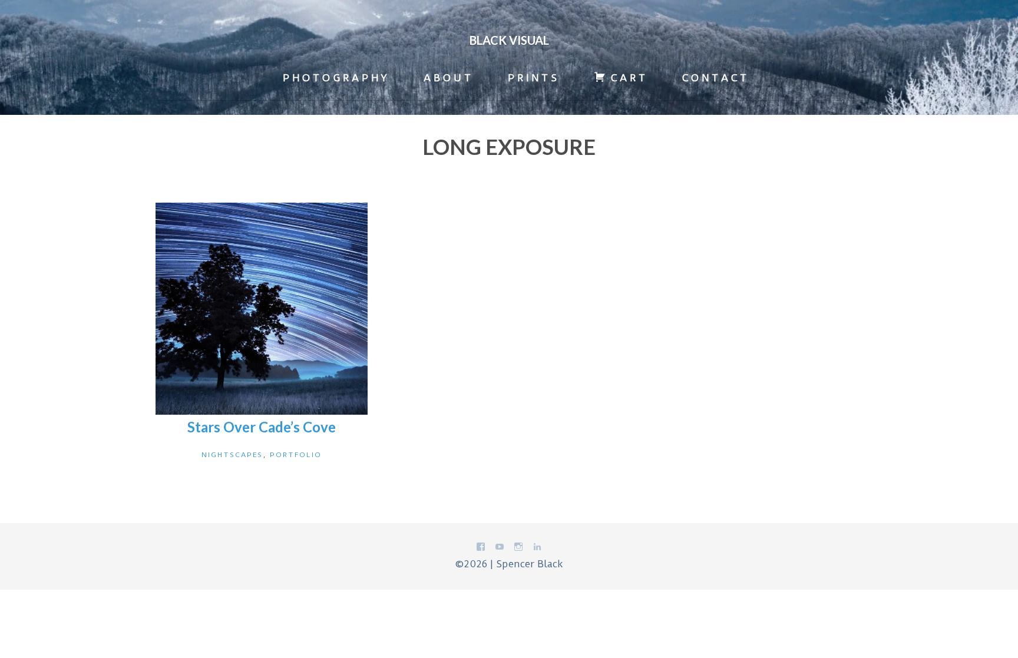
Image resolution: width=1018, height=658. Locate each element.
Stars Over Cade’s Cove (261, 426)
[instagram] (518, 549)
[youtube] (499, 549)
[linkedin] (537, 549)
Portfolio (296, 455)
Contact (715, 78)
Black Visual (509, 40)
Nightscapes (232, 455)
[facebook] (480, 549)
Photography (336, 78)
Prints (534, 78)
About (449, 78)
